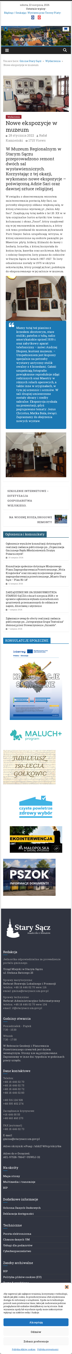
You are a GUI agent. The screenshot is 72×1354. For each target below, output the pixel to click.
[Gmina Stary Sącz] (36, 28)
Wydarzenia (14, 116)
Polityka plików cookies (23, 1349)
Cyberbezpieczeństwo (17, 1251)
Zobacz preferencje (36, 1341)
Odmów (36, 1332)
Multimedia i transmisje (19, 1181)
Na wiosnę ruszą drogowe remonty (30, 519)
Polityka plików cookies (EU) (22, 1277)
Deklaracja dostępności (18, 1213)
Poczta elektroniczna (17, 1233)
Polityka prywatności (47, 1349)
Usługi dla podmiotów (17, 1245)
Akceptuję (36, 1322)
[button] (67, 1287)
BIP (5, 1187)
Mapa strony (11, 1176)
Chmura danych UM (16, 1239)
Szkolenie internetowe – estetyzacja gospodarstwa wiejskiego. (28, 498)
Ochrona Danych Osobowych (22, 1207)
